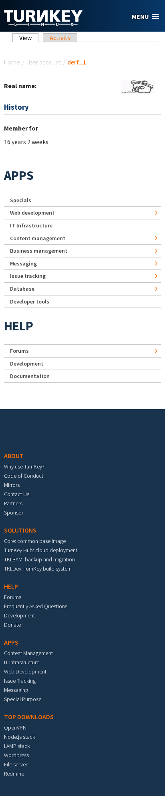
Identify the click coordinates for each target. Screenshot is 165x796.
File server (15, 764)
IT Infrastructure (31, 225)
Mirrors (12, 484)
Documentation (30, 376)
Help (18, 326)
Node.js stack (19, 736)
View (28, 38)
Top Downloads (29, 717)
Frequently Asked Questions (35, 606)
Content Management (28, 653)
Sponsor (13, 512)
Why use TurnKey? (24, 466)
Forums (19, 350)
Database (22, 288)
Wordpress (16, 755)
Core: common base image (35, 541)
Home (12, 62)
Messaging (23, 263)
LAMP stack (17, 746)
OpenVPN (15, 727)
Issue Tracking (20, 680)
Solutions (20, 530)
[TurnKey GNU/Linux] (43, 24)
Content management (37, 238)
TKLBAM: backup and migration (39, 559)
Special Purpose (22, 699)
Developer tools (29, 301)
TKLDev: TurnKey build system (38, 568)
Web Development (25, 671)
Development (26, 363)
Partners (13, 503)
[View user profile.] (138, 86)
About (14, 456)
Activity (60, 38)
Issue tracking (28, 275)
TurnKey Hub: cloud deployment (40, 550)
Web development (32, 212)
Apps (19, 175)
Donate (12, 624)
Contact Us (16, 494)
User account (43, 62)
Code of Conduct (23, 475)
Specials (20, 200)
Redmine (14, 773)
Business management (38, 250)
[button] (145, 16)
